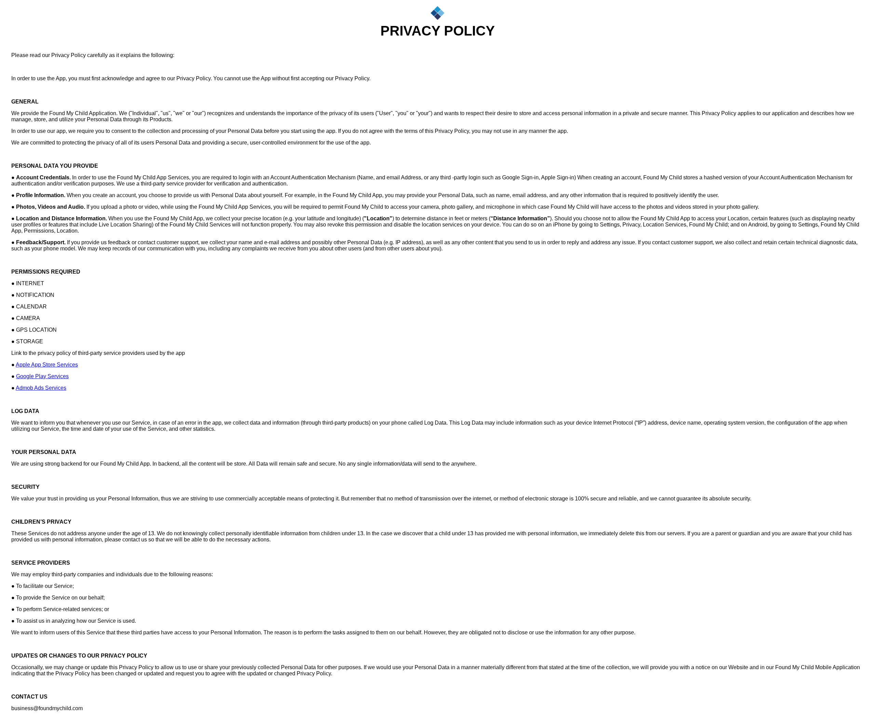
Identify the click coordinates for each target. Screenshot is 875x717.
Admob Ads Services (41, 388)
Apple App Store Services (47, 365)
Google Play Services (42, 376)
